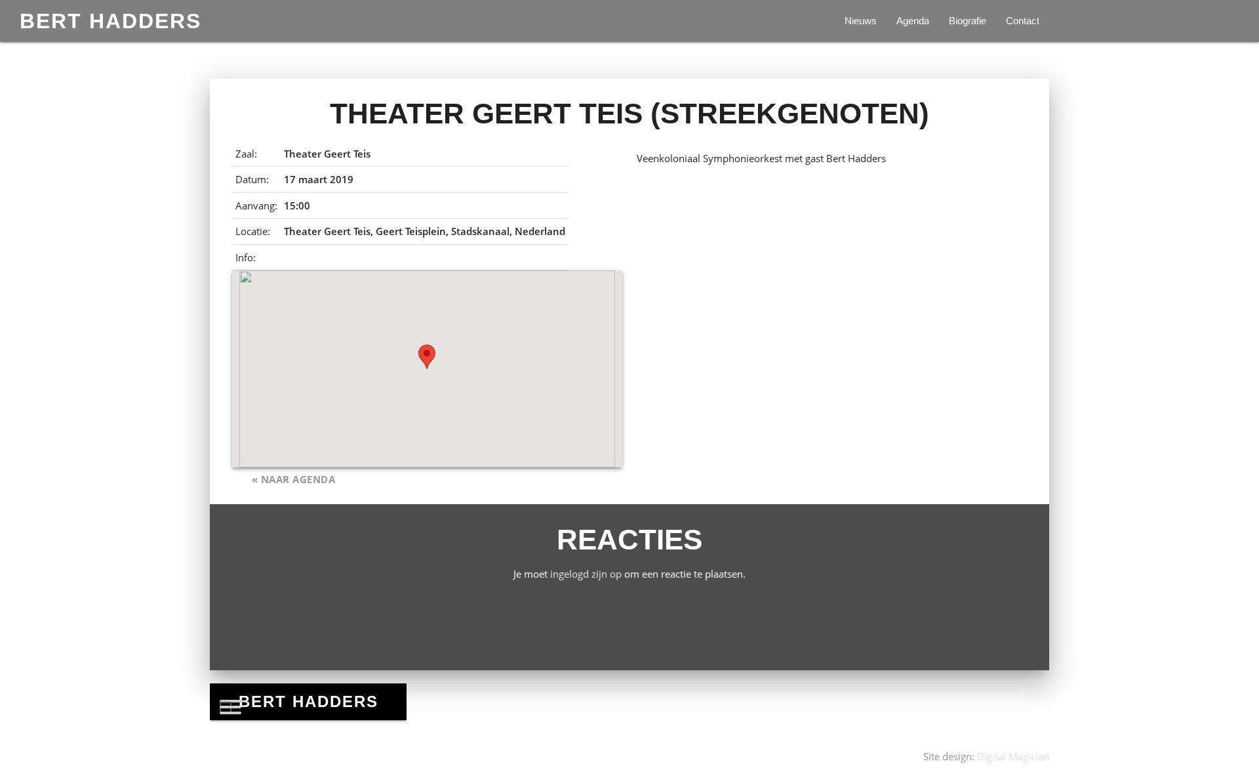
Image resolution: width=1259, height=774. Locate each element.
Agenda (912, 20)
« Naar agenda (294, 479)
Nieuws (861, 20)
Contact (1022, 20)
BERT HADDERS (110, 21)
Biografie (967, 20)
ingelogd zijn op (586, 573)
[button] (426, 357)
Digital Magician (1013, 756)
